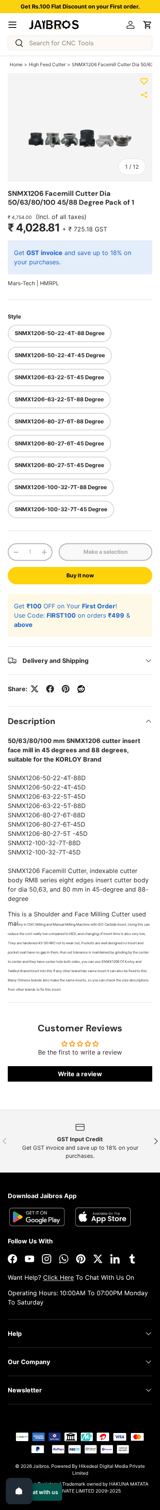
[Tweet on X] (34, 689)
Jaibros (41, 1466)
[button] (147, 24)
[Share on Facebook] (50, 689)
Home (16, 64)
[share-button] (144, 95)
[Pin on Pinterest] (65, 689)
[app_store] (37, 1217)
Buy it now (80, 575)
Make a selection (105, 551)
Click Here (58, 1277)
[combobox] (80, 43)
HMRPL (49, 283)
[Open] (19, 1491)
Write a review (80, 1074)
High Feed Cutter (47, 64)
